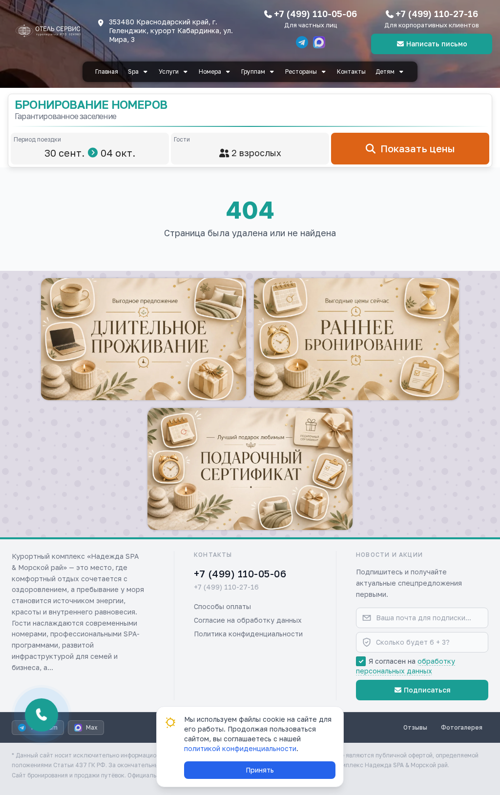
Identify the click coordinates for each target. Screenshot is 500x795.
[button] (143, 339)
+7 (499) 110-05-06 (315, 13)
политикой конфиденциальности (240, 748)
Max (92, 727)
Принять (260, 770)
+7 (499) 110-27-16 (437, 13)
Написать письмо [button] (436, 44)
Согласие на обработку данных (248, 620)
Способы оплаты (222, 606)
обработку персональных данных (405, 666)
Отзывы (415, 727)
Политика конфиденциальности (248, 634)
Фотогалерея (461, 727)
